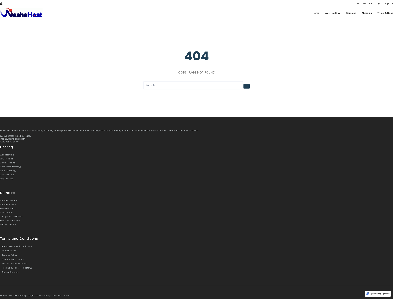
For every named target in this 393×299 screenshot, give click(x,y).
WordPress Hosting (10, 166)
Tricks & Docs (385, 13)
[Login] (1, 3)
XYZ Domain (6, 212)
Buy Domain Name (10, 220)
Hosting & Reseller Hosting (17, 267)
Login (378, 3)
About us (367, 13)
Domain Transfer (9, 204)
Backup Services (10, 272)
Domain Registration (13, 259)
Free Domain (7, 208)
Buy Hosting (6, 178)
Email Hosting (8, 170)
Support (389, 3)
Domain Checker (9, 200)
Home (316, 13)
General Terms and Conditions (16, 246)
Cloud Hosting (8, 162)
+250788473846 (364, 3)
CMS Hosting (7, 174)
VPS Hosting (6, 158)
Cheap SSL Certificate (11, 216)
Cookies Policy (9, 255)
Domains (351, 13)
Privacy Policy (9, 250)
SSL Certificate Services (14, 263)
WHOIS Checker (8, 224)
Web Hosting (332, 13)
